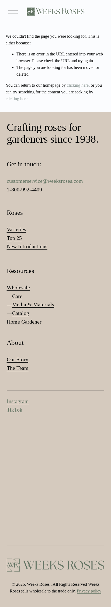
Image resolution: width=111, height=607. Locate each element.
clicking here (78, 85)
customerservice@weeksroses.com (45, 181)
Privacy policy (89, 591)
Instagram (18, 401)
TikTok (14, 410)
